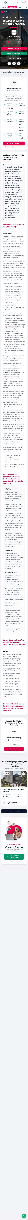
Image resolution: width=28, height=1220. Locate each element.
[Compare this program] (9, 63)
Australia (16, 71)
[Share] (18, 63)
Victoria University (13, 37)
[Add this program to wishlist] (14, 63)
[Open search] (15, 3)
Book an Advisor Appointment (14, 856)
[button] (23, 2)
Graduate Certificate (19, 72)
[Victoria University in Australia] (14, 82)
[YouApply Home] (8, 2)
